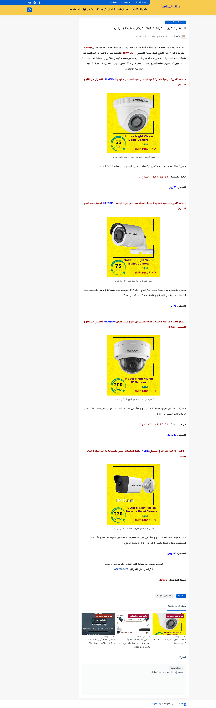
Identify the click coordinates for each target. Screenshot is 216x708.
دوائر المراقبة (170, 7)
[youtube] (29, 3)
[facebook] (39, 3)
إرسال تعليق (176, 668)
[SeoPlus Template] (185, 704)
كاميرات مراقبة (126, 3)
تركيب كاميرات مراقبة (94, 9)
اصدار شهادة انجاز (118, 9)
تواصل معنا (74, 9)
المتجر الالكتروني (140, 9)
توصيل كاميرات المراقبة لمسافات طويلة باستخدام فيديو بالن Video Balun (134, 643)
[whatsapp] (34, 3)
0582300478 (121, 569)
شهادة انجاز (141, 3)
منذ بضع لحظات (178, 637)
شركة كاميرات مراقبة (175, 22)
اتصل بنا (113, 3)
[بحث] (29, 9)
